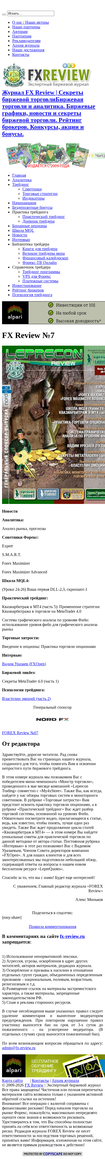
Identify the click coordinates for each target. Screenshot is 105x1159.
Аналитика (22, 180)
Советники (32, 189)
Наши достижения (28, 50)
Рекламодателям (26, 41)
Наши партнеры (26, 27)
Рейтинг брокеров (28, 290)
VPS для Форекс (36, 276)
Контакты (20, 54)
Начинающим (24, 203)
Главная (19, 175)
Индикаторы (33, 198)
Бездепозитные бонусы (32, 207)
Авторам (20, 31)
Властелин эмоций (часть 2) (26, 698)
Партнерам (21, 36)
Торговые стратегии (40, 193)
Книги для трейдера (39, 249)
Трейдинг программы (41, 272)
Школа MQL (23, 230)
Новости (19, 235)
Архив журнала (26, 45)
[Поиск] (4, 14)
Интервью (21, 239)
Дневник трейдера (38, 221)
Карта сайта (12, 1080)
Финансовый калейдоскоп (45, 258)
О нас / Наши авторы (30, 22)
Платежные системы (40, 281)
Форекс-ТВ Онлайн (39, 262)
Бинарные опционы (29, 226)
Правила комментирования (52, 926)
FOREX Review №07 (20, 733)
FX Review (34, 1085)
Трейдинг (20, 184)
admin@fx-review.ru (18, 1048)
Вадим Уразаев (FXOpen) (24, 664)
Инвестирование (27, 285)
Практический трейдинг (43, 216)
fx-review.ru (72, 936)
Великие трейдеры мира (43, 253)
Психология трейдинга (32, 295)
